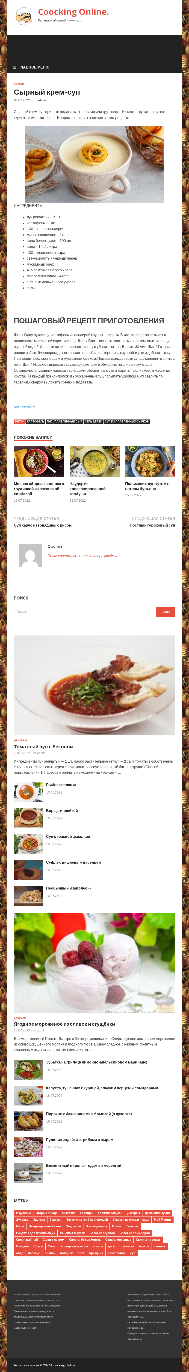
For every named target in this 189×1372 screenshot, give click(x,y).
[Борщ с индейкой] (28, 826)
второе (98, 1246)
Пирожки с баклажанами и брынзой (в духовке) (89, 1113)
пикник (50, 1253)
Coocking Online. (73, 11)
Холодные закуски (74, 1246)
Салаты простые (148, 1239)
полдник (66, 1253)
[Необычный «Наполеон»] (28, 904)
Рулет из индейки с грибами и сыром (79, 1139)
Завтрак (39, 1219)
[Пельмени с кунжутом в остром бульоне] (150, 478)
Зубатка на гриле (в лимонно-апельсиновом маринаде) (96, 1062)
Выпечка (68, 1213)
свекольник (116, 1253)
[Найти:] (94, 612)
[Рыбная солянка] (28, 801)
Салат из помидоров (135, 1233)
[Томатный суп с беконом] (94, 736)
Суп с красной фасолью (68, 836)
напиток (160, 1246)
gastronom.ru (24, 406)
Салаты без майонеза (84, 1239)
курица (144, 1246)
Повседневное (96, 1226)
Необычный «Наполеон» (69, 888)
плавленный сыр (68, 421)
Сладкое (22, 1246)
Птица (116, 1226)
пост (81, 1253)
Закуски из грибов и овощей (87, 1219)
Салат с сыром (53, 1239)
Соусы (38, 1246)
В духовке (23, 1213)
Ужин (52, 1246)
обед (19, 1253)
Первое (19, 84)
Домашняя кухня (157, 1213)
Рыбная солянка (61, 784)
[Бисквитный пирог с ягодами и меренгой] (28, 1181)
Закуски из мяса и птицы (131, 1219)
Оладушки (73, 1226)
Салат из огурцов (102, 1233)
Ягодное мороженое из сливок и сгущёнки (64, 1024)
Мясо (20, 1226)
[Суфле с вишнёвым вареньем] (28, 878)
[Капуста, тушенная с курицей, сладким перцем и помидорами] (28, 1104)
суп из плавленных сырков (127, 421)
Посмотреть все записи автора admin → (82, 555)
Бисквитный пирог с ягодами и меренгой (83, 1165)
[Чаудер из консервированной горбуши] (95, 478)
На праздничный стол (45, 1226)
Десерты (20, 740)
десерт (113, 1246)
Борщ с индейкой (62, 810)
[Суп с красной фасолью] (28, 852)
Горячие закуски (110, 1213)
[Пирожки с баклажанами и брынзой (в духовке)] (28, 1130)
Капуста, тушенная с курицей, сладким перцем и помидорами (102, 1088)
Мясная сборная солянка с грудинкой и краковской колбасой (39, 488)
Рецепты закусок (72, 1233)
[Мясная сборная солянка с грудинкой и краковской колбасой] (39, 478)
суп (132, 1253)
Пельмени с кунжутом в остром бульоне (147, 486)
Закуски (20, 1017)
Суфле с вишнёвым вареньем (73, 862)
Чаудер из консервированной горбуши (88, 488)
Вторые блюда (46, 1213)
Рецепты (132, 1226)
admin (41, 100)
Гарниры (86, 1213)
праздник (96, 1253)
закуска (128, 1246)
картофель (35, 421)
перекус (34, 1253)
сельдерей (93, 421)
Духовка (22, 1219)
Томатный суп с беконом (44, 746)
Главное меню (34, 67)
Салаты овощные (118, 1239)
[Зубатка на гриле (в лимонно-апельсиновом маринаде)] (28, 1078)
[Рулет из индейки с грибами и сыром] (28, 1155)
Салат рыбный (27, 1239)
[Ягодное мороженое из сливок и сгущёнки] (94, 1013)
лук (49, 421)
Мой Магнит (162, 1219)
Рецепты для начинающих (35, 1233)
